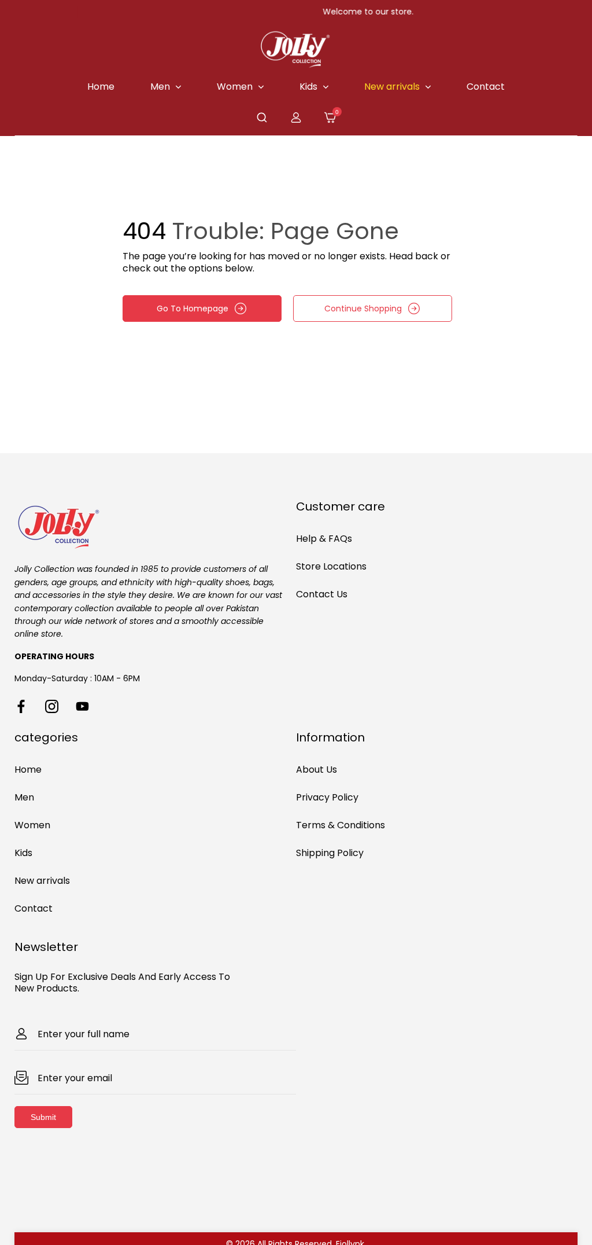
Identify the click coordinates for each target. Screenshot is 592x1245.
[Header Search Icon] (262, 117)
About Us (316, 769)
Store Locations (331, 566)
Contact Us (321, 594)
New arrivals (42, 880)
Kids (23, 853)
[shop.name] (155, 525)
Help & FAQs (324, 538)
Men (24, 797)
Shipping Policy (330, 853)
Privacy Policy (327, 797)
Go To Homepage (192, 308)
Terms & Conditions (340, 825)
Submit (43, 1117)
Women (32, 825)
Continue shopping (363, 308)
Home (28, 769)
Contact (33, 908)
